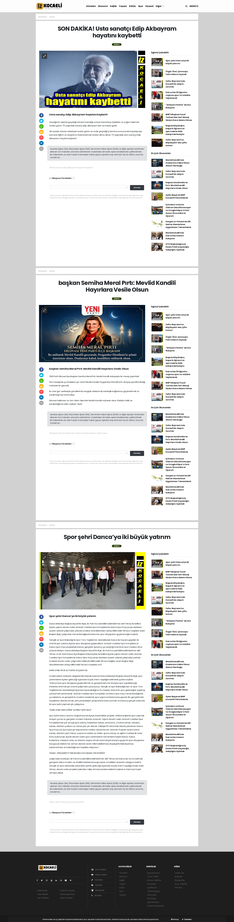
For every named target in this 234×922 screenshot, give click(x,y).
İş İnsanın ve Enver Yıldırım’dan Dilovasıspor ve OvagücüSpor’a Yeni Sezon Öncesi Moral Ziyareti (178, 210)
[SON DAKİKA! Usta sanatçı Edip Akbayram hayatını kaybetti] (92, 79)
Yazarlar (98, 879)
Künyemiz (99, 890)
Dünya (52, 16)
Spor (140, 6)
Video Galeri (101, 874)
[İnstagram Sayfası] (48, 880)
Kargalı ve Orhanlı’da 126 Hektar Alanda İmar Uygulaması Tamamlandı (178, 224)
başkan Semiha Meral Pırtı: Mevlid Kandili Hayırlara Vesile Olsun (177, 185)
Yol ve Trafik (152, 876)
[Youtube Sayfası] (52, 880)
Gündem (91, 6)
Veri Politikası (43, 898)
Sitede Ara (179, 873)
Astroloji (178, 887)
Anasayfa (42, 16)
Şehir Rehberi (153, 902)
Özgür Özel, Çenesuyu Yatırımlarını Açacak (177, 73)
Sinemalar (151, 895)
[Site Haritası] (67, 880)
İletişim (98, 895)
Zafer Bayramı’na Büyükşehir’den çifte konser (176, 142)
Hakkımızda (42, 890)
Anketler (178, 876)
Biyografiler (180, 880)
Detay (176, 919)
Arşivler (98, 885)
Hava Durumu (153, 873)
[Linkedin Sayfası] (57, 880)
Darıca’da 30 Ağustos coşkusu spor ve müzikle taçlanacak (178, 95)
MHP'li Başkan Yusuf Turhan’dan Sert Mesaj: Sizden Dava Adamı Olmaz (179, 117)
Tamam (187, 919)
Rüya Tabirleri (181, 884)
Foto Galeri (100, 869)
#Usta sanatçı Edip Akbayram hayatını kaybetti (71, 167)
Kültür (132, 6)
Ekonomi (103, 6)
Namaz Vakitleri (154, 880)
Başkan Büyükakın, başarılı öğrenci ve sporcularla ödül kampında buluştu (175, 130)
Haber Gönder (66, 898)
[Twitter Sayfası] (43, 880)
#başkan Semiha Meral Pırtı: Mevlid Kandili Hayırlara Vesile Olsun (78, 433)
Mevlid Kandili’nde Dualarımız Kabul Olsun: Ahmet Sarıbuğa (178, 163)
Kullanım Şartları (67, 890)
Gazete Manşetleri (155, 906)
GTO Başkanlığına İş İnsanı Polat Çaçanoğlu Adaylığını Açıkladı (177, 247)
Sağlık (113, 6)
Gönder (137, 187)
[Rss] (62, 880)
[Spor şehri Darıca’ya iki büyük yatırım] (92, 580)
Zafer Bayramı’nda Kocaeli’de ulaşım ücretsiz (175, 84)
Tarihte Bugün (153, 891)
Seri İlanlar (151, 898)
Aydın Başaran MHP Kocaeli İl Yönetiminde (177, 196)
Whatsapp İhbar (67, 894)
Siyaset (149, 6)
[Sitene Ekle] (72, 880)
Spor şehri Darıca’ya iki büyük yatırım (177, 62)
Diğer (159, 6)
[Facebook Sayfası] (38, 880)
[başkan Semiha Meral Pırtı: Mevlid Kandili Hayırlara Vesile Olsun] (92, 333)
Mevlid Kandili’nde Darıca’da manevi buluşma (175, 235)
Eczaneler (151, 884)
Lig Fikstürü (152, 887)
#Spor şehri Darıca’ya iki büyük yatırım (66, 802)
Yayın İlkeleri (42, 894)
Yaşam (123, 6)
